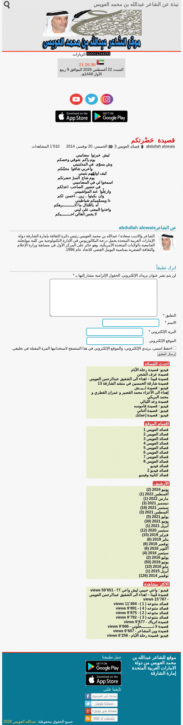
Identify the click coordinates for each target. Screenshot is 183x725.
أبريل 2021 (159, 526)
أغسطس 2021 (156, 512)
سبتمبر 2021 (158, 508)
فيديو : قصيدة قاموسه (151, 406)
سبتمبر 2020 (158, 530)
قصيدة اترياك (158, 622)
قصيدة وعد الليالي (154, 401)
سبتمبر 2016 (158, 553)
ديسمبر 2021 (157, 503)
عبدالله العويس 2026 (19, 722)
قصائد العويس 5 (155, 448)
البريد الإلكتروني (162, 332)
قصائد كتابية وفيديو (153, 475)
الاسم (170, 323)
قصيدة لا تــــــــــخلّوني (150, 626)
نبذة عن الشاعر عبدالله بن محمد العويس (135, 4)
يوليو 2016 (160, 557)
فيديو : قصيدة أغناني (152, 411)
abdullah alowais (160, 146)
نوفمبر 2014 (158, 576)
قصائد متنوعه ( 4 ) (154, 608)
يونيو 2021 (160, 521)
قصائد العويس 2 (155, 434)
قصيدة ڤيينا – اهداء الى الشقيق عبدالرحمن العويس (128, 379)
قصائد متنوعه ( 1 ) (154, 604)
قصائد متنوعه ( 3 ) (154, 617)
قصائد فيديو (159, 466)
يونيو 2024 (160, 489)
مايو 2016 (160, 566)
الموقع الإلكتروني (162, 341)
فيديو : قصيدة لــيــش (151, 388)
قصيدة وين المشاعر (152, 631)
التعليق (169, 315)
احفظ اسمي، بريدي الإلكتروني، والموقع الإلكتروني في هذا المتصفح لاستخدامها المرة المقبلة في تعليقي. (92, 348)
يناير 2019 (160, 539)
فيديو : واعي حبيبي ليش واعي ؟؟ (142, 590)
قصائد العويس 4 (155, 443)
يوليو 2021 (160, 517)
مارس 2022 (158, 499)
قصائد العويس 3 (126, 146)
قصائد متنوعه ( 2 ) (154, 613)
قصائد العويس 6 (155, 452)
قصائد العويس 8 (155, 461)
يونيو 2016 (160, 562)
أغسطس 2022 (156, 494)
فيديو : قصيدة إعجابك (151, 415)
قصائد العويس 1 (155, 430)
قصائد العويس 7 (155, 457)
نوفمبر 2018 (158, 544)
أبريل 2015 (159, 571)
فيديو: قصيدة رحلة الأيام (149, 370)
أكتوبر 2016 (159, 548)
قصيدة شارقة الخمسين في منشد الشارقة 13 (133, 383)
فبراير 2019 (159, 535)
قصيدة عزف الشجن (152, 374)
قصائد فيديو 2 (157, 470)
